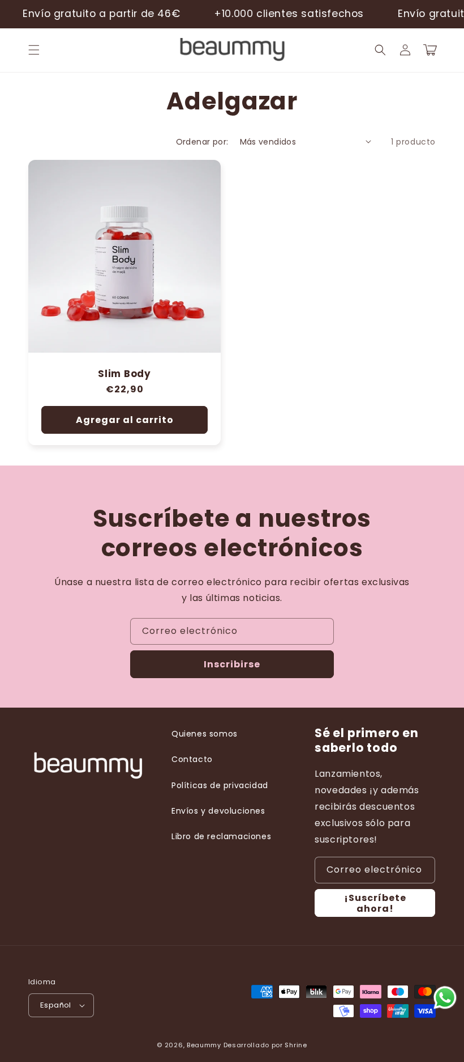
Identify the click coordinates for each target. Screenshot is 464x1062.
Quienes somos (204, 733)
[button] (34, 49)
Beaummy (204, 1045)
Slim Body (124, 374)
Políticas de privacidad (219, 785)
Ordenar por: (202, 141)
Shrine (296, 1045)
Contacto (192, 759)
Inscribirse (232, 664)
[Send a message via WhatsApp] (445, 997)
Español (55, 1005)
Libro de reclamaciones (221, 836)
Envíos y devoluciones (218, 810)
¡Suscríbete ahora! (375, 903)
